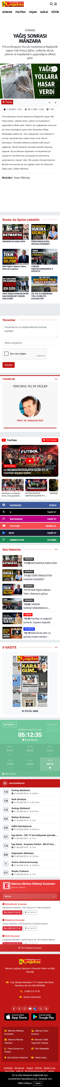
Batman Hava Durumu (39, 1032)
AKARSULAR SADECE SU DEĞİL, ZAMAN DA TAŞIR (30, 388)
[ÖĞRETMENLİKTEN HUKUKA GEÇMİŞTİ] (44, 231)
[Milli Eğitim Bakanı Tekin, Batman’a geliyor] (15, 256)
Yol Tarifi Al (31, 912)
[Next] (35, 1008)
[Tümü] (56, 549)
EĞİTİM (55, 12)
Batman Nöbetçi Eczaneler (14, 1032)
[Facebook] (14, 1008)
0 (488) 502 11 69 (13, 928)
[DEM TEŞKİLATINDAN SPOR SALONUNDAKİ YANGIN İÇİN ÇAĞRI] (15, 283)
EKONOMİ (29, 629)
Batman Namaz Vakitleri (13, 1041)
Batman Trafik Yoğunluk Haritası (39, 1041)
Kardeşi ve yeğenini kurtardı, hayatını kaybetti (37, 620)
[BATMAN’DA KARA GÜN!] (15, 231)
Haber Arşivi (41, 1057)
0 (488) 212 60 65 (13, 912)
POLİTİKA (20, 12)
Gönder (9, 364)
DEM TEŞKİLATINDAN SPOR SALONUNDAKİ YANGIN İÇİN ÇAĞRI (15, 296)
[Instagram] (24, 1008)
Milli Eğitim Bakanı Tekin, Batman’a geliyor (14, 267)
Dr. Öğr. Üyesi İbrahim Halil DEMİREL (30, 420)
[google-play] (43, 1017)
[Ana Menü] (55, 4)
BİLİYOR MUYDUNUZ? (35, 1071)
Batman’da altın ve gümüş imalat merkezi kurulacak (37, 635)
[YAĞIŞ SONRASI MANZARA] (30, 81)
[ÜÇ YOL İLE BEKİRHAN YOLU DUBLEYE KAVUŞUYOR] (44, 283)
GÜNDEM (7, 12)
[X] (19, 1008)
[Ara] (51, 4)
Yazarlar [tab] (8, 379)
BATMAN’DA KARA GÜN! (13, 241)
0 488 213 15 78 (32, 991)
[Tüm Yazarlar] (56, 379)
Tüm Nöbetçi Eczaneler (31, 948)
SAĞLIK (44, 12)
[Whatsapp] (40, 1008)
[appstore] (16, 1017)
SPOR (51, 1071)
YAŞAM (33, 12)
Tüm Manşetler (42, 1048)
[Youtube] (30, 1008)
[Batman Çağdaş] (13, 4)
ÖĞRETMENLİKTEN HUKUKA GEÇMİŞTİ (40, 242)
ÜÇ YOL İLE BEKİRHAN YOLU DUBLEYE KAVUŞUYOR (41, 296)
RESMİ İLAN (49, 1068)
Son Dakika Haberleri (17, 1057)
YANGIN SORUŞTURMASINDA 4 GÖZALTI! (42, 268)
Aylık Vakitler (10, 774)
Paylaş (9, 102)
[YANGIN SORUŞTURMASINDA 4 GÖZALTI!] (44, 256)
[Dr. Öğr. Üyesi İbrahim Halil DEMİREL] (30, 406)
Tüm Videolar (51, 440)
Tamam (38, 1083)
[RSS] (46, 1008)
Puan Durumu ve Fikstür (14, 1050)
